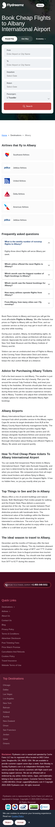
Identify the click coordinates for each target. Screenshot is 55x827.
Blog (4, 625)
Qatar (5, 739)
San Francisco (9, 730)
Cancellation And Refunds (13, 652)
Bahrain (6, 707)
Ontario (6, 743)
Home (4, 135)
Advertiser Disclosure (11, 638)
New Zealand (9, 721)
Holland (6, 712)
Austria (6, 716)
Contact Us (7, 620)
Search (29, 106)
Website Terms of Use (11, 665)
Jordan (6, 734)
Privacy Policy (8, 629)
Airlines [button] (5, 611)
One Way (25, 39)
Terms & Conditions (10, 634)
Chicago (6, 685)
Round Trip (9, 39)
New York (7, 703)
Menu (40, 5)
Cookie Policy (18, 816)
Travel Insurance (9, 661)
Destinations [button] (7, 607)
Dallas (5, 689)
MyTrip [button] (50, 5)
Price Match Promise (11, 647)
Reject (8, 822)
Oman (5, 725)
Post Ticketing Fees (10, 643)
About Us (6, 616)
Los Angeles (8, 698)
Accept (20, 822)
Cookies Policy (8, 656)
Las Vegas (7, 694)
